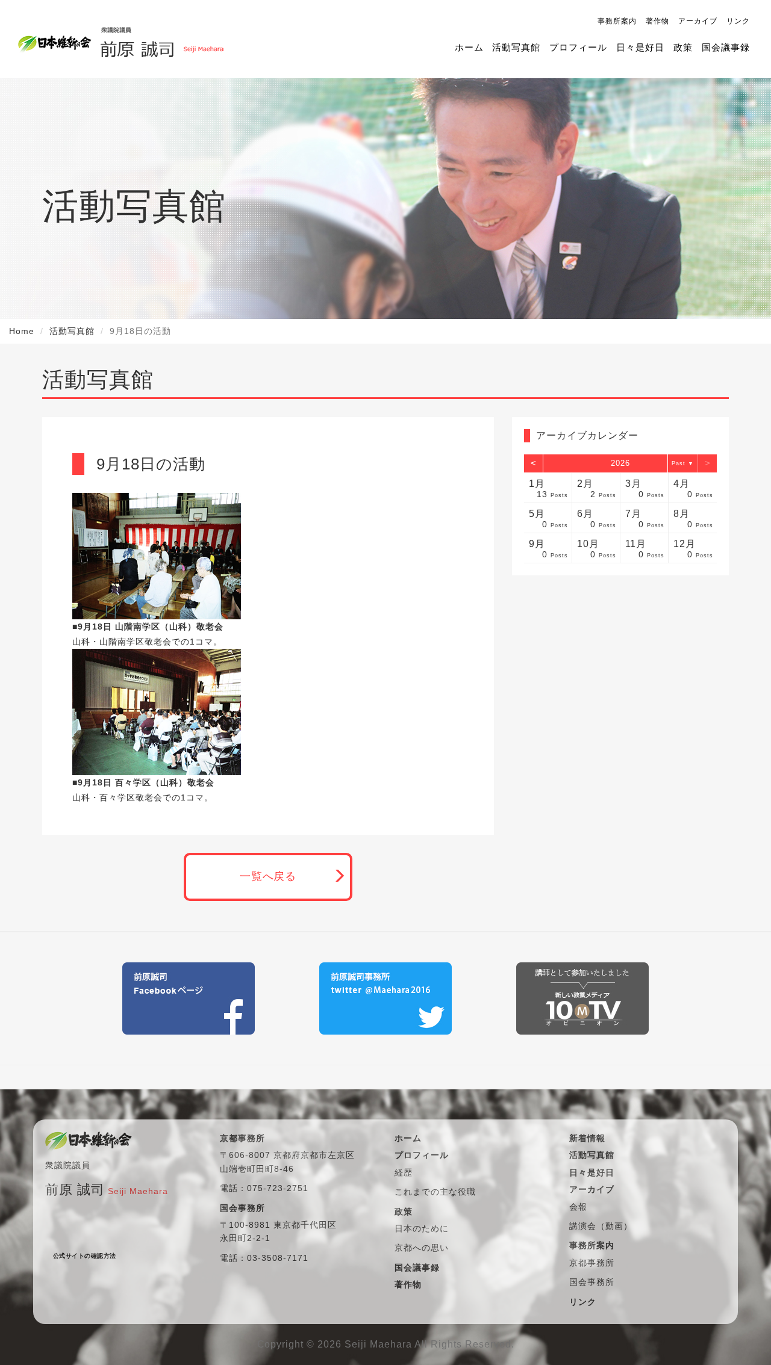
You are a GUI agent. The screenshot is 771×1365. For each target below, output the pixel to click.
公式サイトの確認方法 (84, 1255)
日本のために (422, 1228)
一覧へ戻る (268, 876)
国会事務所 (591, 1282)
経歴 (404, 1172)
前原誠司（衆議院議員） (161, 39)
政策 (683, 47)
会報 (578, 1207)
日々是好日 (640, 47)
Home (21, 331)
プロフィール (578, 47)
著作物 (657, 21)
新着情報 (587, 1138)
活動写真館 (516, 47)
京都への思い (422, 1247)
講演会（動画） (600, 1226)
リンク (738, 21)
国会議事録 (726, 47)
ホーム (469, 47)
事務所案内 (617, 21)
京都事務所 (591, 1263)
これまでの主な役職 (435, 1191)
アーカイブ (697, 21)
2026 (620, 463)
